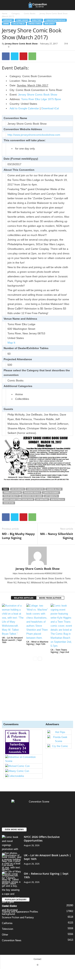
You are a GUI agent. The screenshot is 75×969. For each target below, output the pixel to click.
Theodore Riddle (32, 492)
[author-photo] (37, 556)
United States (34, 23)
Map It (11, 342)
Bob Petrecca (57, 499)
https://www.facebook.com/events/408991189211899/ (37, 573)
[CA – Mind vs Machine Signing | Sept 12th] (37, 622)
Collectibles (18, 23)
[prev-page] (35, 658)
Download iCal (50, 108)
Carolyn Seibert (51, 492)
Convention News (11, 940)
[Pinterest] (23, 56)
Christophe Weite (35, 489)
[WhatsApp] (32, 56)
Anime (6, 23)
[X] (14, 56)
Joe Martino (42, 499)
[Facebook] (6, 56)
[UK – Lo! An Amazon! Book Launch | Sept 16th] (13, 620)
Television (7, 928)
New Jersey (50, 23)
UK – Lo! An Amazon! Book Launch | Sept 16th (12, 640)
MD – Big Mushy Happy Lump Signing (18, 536)
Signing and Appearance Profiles (20, 911)
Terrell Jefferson (12, 492)
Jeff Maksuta (51, 496)
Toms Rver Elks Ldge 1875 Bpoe (41, 99)
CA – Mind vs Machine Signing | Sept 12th (37, 642)
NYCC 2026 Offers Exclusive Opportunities (42, 838)
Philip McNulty (11, 496)
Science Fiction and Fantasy (18, 917)
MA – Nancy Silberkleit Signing (56, 536)
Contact (37, 959)
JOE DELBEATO (18, 489)
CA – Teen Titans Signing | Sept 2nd (60, 650)
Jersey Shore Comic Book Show (21, 43)
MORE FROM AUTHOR (50, 597)
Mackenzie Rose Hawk (32, 496)
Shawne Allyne (54, 489)
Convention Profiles (55, 20)
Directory (37, 20)
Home (4, 13)
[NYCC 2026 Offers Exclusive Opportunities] (11, 853)
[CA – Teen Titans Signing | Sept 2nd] (62, 626)
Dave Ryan (9, 503)
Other (5, 934)
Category (16, 13)
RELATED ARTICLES (23, 597)
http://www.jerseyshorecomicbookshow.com (34, 134)
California (7, 923)
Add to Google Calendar (24, 108)
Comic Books (29, 13)
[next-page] (40, 658)
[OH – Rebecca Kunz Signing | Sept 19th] (11, 894)
